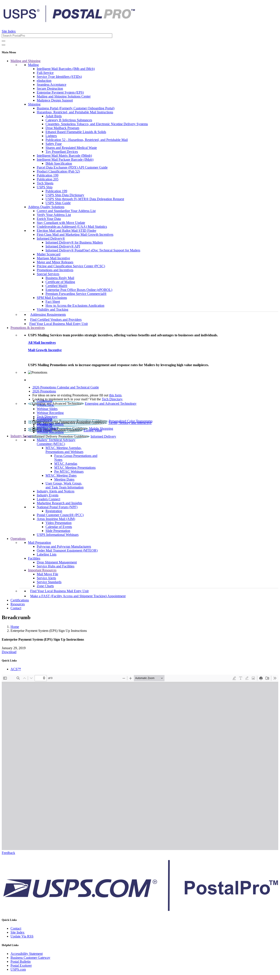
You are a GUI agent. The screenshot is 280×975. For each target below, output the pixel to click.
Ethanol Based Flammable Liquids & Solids (76, 132)
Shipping (34, 104)
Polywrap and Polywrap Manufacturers (64, 546)
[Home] (69, 21)
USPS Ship (44, 187)
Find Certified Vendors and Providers (56, 319)
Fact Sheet (53, 301)
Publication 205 (47, 179)
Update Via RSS (21, 936)
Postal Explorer (21, 965)
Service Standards (49, 582)
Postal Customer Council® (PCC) (60, 515)
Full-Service (45, 73)
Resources (17, 604)
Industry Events (47, 495)
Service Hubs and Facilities (55, 566)
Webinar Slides (47, 409)
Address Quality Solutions (46, 207)
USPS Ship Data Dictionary (65, 195)
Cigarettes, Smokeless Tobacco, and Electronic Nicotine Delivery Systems (97, 124)
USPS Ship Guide (58, 203)
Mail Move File (47, 574)
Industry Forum (21, 436)
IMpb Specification (59, 163)
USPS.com (18, 969)
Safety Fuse (54, 144)
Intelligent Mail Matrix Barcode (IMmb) (64, 155)
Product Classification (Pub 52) (58, 171)
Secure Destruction (50, 88)
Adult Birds (54, 116)
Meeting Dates (64, 479)
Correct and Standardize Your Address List (66, 211)
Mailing (33, 65)
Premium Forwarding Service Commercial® (76, 294)
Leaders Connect (48, 499)
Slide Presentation (58, 531)
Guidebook (44, 401)
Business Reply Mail (60, 278)
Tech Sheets (45, 183)
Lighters (51, 136)
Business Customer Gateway (30, 957)
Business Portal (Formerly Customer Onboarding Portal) (75, 108)
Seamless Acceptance (51, 84)
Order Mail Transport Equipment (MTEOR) (67, 550)
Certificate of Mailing (60, 282)
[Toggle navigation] (3, 45)
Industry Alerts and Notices (55, 491)
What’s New (45, 405)
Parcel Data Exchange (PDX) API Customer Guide (72, 167)
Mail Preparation (39, 542)
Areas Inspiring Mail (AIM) (56, 519)
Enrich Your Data (49, 219)
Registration (54, 511)
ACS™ (15, 669)
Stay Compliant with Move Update (61, 223)
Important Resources (42, 570)
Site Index (9, 31)
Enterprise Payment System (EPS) (60, 92)
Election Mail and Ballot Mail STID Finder (66, 230)
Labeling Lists (46, 554)
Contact (15, 608)
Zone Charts (45, 586)
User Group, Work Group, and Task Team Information (65, 485)
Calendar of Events (59, 527)
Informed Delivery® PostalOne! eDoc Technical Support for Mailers (93, 250)
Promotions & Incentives (27, 328)
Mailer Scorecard (48, 254)
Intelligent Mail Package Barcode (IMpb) (65, 159)
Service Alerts (46, 578)
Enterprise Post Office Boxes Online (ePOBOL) (79, 290)
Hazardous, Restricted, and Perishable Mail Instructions (75, 112)
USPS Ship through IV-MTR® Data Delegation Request (85, 199)
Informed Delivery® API (63, 246)
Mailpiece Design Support (55, 100)
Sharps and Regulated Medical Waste (71, 148)
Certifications (19, 600)
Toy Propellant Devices (62, 151)
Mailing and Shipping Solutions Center (64, 96)
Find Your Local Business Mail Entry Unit (58, 324)
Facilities (34, 558)
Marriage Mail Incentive (53, 258)
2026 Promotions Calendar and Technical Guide (65, 387)
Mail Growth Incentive (45, 350)
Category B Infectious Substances (69, 120)
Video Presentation (59, 523)
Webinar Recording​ (50, 413)
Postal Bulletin (20, 961)
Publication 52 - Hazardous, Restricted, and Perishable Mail (87, 140)
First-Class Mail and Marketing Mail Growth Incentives (75, 234)
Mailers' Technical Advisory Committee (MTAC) (56, 442)
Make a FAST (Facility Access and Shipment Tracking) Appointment (78, 596)
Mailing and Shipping (25, 61)
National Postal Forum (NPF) (57, 507)
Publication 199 (47, 175)
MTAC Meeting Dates (61, 475)
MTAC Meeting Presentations (75, 467)
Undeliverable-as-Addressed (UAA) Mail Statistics (72, 226)
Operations (18, 538)
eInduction (44, 80)
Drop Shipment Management (57, 562)
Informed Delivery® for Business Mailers (74, 242)
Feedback (8, 853)
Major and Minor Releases (55, 262)
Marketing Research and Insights (59, 503)
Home (14, 627)
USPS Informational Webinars (58, 535)
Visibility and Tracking (52, 309)
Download (9, 652)
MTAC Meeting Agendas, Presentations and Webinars (64, 450)
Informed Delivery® (51, 238)
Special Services (48, 274)
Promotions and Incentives (55, 270)
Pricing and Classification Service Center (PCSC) (71, 266)
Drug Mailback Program (62, 128)
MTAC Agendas (65, 463)
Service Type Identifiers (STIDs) (59, 76)
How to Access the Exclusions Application (75, 305)
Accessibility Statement (26, 953)
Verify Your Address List (54, 215)
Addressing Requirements (48, 314)
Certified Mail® (56, 286)
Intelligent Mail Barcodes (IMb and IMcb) (66, 69)
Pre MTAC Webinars (69, 471)
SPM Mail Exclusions (52, 297)
